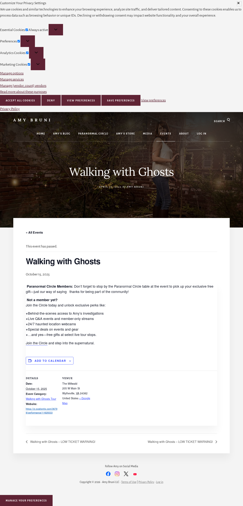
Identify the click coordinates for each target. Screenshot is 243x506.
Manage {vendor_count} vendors (23, 86)
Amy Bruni (32, 120)
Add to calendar (50, 361)
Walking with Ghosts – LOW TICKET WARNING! (62, 441)
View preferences (81, 100)
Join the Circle (36, 342)
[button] (239, 4)
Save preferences (121, 100)
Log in (159, 482)
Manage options (12, 73)
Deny (51, 100)
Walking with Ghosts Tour (41, 399)
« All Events (34, 232)
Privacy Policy (10, 109)
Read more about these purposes (23, 92)
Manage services (12, 79)
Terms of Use (128, 482)
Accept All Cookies (20, 100)
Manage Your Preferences (26, 500)
